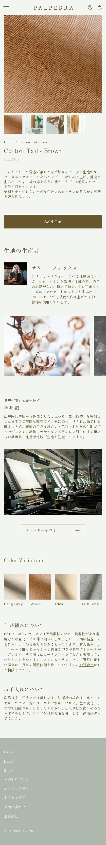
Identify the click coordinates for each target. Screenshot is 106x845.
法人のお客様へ (16, 788)
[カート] (99, 7)
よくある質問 (14, 797)
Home (9, 142)
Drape (9, 751)
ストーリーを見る (41, 530)
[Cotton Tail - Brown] (13, 124)
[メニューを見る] (6, 7)
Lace (8, 761)
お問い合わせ (14, 806)
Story (8, 770)
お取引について (16, 779)
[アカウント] (90, 7)
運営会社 (11, 816)
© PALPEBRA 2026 (18, 831)
